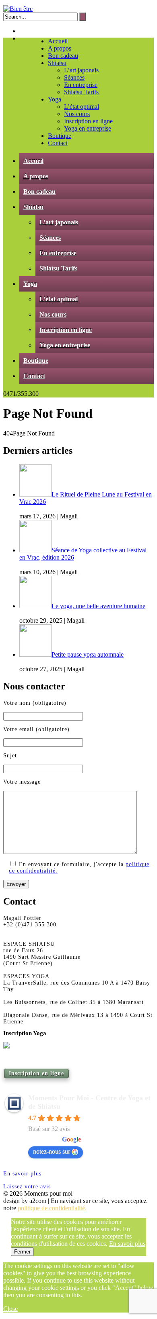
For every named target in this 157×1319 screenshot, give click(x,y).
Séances (74, 77)
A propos (59, 48)
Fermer (22, 1252)
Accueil (58, 41)
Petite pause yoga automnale (88, 654)
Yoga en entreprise (87, 128)
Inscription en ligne (88, 121)
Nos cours (77, 113)
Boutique (59, 135)
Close (10, 1308)
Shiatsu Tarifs (81, 92)
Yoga (54, 99)
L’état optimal (81, 106)
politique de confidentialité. (52, 1208)
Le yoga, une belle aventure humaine (98, 605)
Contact (58, 143)
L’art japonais (81, 70)
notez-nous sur (51, 1151)
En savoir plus (22, 1174)
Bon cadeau (63, 55)
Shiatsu (57, 62)
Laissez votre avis (27, 1187)
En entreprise (80, 84)
